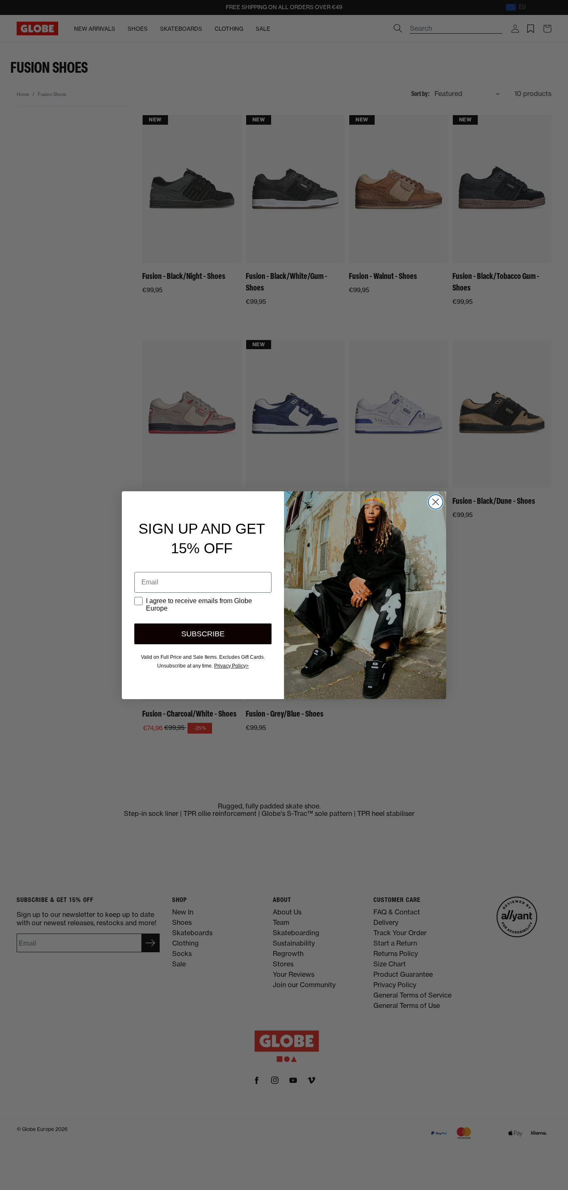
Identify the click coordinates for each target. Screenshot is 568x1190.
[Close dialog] (435, 502)
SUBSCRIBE (203, 634)
